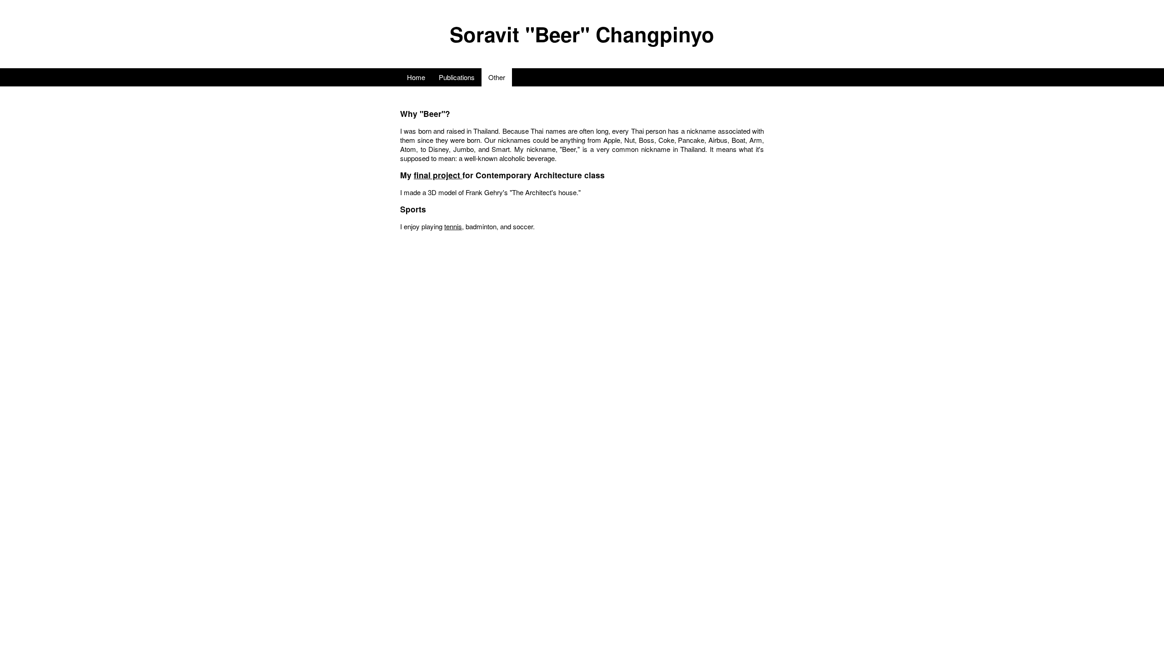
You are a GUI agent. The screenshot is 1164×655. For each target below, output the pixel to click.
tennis (453, 226)
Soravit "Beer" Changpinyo (582, 34)
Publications (457, 77)
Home (416, 77)
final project (438, 175)
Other (496, 77)
